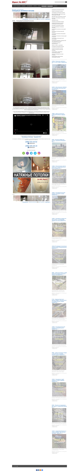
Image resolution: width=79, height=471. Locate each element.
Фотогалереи (14, 9)
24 (36, 19)
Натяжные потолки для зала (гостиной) (58, 39)
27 (40, 19)
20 (30, 19)
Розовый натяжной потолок (58, 46)
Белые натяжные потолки (57, 11)
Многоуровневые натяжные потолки (58, 27)
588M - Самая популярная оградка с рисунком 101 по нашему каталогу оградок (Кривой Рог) (59, 353)
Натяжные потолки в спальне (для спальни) (59, 36)
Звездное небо (55, 20)
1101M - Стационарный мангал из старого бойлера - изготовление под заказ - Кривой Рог (59, 432)
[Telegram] (31, 154)
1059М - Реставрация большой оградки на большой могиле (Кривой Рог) (58, 327)
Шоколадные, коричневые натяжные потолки (57, 57)
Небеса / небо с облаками (57, 45)
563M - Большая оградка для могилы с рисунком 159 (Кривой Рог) (58, 140)
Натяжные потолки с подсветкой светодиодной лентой (59, 41)
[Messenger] (35, 154)
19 (29, 19)
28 (41, 19)
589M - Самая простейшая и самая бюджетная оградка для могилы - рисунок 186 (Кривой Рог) (59, 273)
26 (39, 19)
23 (34, 19)
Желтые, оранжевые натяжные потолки (58, 18)
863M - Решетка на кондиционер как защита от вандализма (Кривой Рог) (59, 406)
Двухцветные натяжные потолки (59, 16)
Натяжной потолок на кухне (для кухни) (59, 29)
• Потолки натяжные (20, 9)
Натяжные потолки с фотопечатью (56, 43)
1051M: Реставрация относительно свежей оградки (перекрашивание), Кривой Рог (59, 247)
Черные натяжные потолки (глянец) (57, 54)
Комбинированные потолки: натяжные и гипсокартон (58, 23)
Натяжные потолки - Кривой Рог (31, 137)
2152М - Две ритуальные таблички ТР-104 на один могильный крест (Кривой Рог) (59, 88)
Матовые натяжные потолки (58, 25)
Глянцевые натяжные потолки (58, 12)
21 (32, 19)
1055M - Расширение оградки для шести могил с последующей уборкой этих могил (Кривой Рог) (59, 219)
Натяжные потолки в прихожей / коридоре (59, 34)
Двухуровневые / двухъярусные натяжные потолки (58, 14)
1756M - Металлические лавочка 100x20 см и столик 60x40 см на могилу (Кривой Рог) (59, 167)
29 (43, 19)
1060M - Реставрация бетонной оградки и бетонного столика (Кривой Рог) (58, 193)
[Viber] (27, 154)
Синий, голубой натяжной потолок (57, 50)
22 (33, 19)
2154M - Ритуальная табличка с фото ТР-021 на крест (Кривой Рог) (59, 62)
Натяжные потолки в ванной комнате (58, 32)
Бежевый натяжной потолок (58, 9)
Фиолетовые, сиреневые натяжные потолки (57, 52)
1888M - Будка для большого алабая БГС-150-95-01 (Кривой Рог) (58, 114)
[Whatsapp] (23, 154)
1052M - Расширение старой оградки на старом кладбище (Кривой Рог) (58, 380)
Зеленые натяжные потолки (58, 21)
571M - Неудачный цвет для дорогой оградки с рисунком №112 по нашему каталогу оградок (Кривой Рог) (59, 301)
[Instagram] (39, 154)
